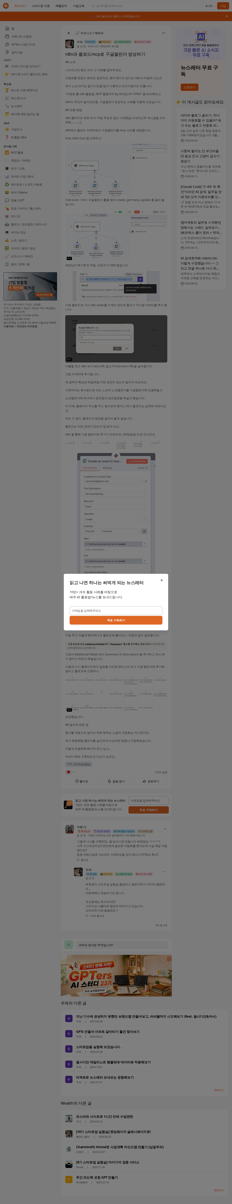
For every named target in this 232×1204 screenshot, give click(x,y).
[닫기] (161, 580)
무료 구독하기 (116, 620)
